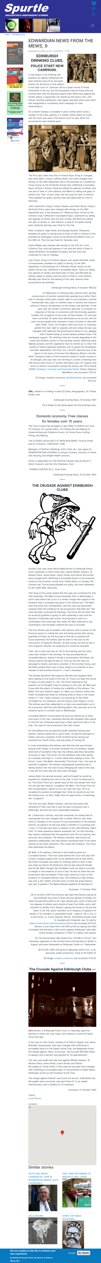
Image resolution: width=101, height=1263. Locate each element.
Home (7, 34)
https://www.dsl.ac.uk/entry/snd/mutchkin (51, 923)
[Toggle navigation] (92, 25)
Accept (71, 1253)
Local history (34, 1098)
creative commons (63, 958)
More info (15, 1260)
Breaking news (18, 34)
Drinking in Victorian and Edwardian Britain (57, 369)
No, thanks (83, 1253)
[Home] (27, 10)
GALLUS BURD (35, 1215)
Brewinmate (76, 377)
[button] (62, 1132)
